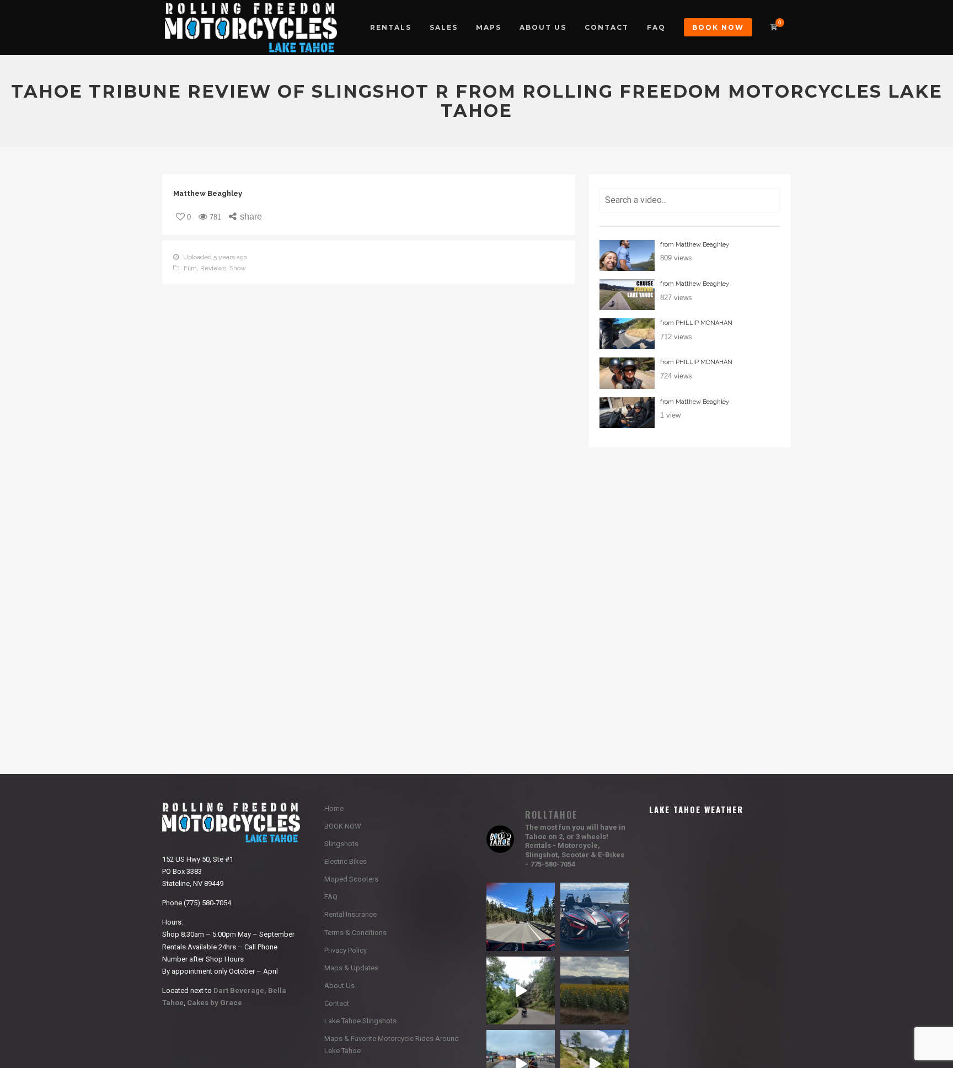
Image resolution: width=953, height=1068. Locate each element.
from (694, 244)
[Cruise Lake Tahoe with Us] (627, 294)
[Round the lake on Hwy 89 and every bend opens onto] (520, 917)
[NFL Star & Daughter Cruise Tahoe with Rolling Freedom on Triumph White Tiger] (627, 255)
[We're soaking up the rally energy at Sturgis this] (520, 991)
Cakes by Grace (213, 1002)
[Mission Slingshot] (627, 412)
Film (190, 268)
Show (237, 268)
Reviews (213, 268)
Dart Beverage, (240, 990)
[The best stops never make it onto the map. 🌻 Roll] (594, 991)
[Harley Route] (627, 372)
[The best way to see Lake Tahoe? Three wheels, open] (594, 917)
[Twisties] (627, 333)
